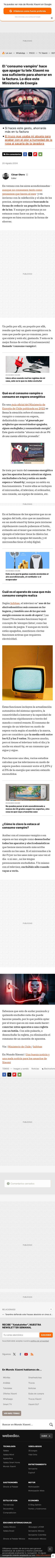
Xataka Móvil (8, 1454)
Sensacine (32, 1468)
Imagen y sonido (21, 1068)
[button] (19, 174)
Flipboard (35, 154)
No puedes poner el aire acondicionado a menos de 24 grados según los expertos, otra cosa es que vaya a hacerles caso (27, 809)
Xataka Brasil (8, 1531)
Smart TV (7, 1404)
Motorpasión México (37, 1539)
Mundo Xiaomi (9, 1466)
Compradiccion (9, 1512)
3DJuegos (32, 1450)
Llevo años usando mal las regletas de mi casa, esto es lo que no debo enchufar (25, 379)
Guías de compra (36, 1393)
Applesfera (8, 1458)
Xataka (6, 1450)
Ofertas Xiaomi (10, 1393)
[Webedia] (11, 1437)
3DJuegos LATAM (36, 1527)
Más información (43, 1555)
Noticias (35, 1068)
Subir (44, 1436)
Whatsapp (8, 1399)
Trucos (31, 1383)
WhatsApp (20, 53)
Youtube (26, 1354)
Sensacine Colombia (37, 1535)
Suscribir (46, 1335)
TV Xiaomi (43, 53)
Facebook (25, 154)
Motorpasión (33, 1487)
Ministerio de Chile (19, 1046)
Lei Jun (9, 53)
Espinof (31, 1472)
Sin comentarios (13, 154)
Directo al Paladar (10, 1487)
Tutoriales (7, 1388)
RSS (32, 1354)
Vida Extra (32, 1454)
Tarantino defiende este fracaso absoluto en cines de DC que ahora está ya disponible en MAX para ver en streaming (29, 1314)
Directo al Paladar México (14, 1539)
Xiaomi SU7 (33, 1404)
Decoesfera (8, 1509)
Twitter (30, 154)
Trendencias (8, 1505)
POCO (32, 53)
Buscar (51, 1424)
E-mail (40, 154)
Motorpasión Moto (36, 1490)
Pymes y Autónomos (37, 1509)
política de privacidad (39, 1341)
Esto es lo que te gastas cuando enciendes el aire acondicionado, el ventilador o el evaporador (27, 577)
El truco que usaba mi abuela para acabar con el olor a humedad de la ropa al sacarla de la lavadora (28, 140)
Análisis (6, 1383)
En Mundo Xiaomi (13, 375)
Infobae (15, 603)
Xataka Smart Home (11, 1462)
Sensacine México (36, 1531)
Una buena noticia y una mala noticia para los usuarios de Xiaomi (26, 1058)
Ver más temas (12, 1413)
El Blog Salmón (34, 1505)
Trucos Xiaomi (34, 1399)
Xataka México (9, 1527)
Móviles (6, 1377)
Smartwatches (35, 1377)
